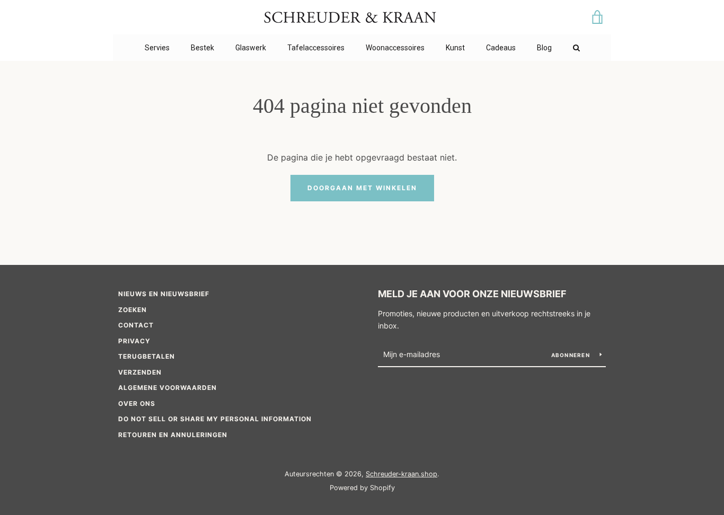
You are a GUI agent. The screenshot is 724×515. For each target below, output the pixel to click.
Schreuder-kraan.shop (401, 474)
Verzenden (140, 372)
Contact (136, 325)
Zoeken (132, 310)
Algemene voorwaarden (167, 388)
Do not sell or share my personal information (215, 419)
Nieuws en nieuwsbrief (163, 294)
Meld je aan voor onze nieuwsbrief (472, 293)
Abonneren (571, 355)
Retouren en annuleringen (172, 435)
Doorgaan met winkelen (362, 188)
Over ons (136, 403)
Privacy (134, 341)
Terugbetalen (146, 356)
